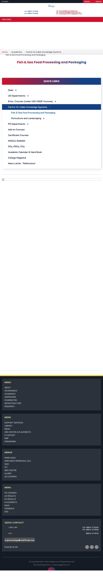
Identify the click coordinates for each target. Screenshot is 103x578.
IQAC (7, 464)
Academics (16, 52)
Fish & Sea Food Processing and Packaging (33, 112)
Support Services (14, 422)
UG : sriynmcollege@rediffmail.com (68, 12)
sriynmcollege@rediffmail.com (20, 540)
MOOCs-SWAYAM (16, 140)
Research (9, 406)
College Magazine (17, 157)
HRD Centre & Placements (18, 432)
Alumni (8, 473)
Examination (11, 400)
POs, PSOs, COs (16, 146)
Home (5, 52)
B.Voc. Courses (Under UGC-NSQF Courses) (30, 101)
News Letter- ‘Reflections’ (22, 163)
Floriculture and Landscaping (26, 118)
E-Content (10, 435)
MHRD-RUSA (10, 457)
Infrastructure (13, 403)
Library (8, 425)
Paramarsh (10, 441)
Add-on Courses (16, 129)
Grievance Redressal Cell (18, 461)
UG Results (10, 496)
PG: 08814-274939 (31, 13)
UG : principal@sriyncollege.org (66, 11)
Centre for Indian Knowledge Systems (43, 52)
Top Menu (5, 2)
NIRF (7, 438)
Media (7, 429)
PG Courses (11, 493)
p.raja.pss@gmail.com (60, 565)
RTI (6, 467)
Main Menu (6, 19)
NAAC (7, 505)
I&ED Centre (11, 470)
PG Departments (16, 124)
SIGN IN (87, 2)
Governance (11, 390)
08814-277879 (92, 533)
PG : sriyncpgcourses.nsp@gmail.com (69, 13)
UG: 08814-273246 (31, 11)
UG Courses (11, 476)
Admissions (10, 397)
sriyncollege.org (51, 561)
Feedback (9, 508)
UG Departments (16, 95)
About (8, 387)
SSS (6, 511)
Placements (11, 502)
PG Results (10, 499)
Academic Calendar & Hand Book (25, 152)
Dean (10, 90)
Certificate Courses (18, 135)
